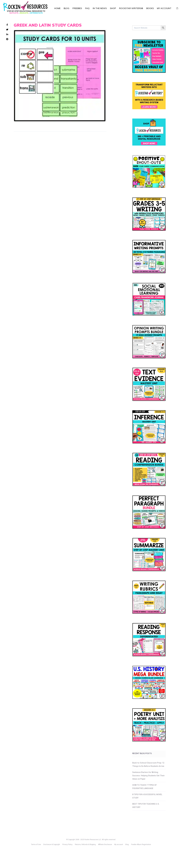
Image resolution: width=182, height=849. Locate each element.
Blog (66, 8)
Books (150, 8)
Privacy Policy (67, 844)
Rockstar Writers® (131, 8)
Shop (113, 8)
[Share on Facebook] (7, 25)
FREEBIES (77, 8)
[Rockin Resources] (25, 8)
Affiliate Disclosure (105, 844)
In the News (100, 8)
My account (164, 8)
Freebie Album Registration (141, 844)
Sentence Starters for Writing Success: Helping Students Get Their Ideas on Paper (148, 775)
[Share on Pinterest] (7, 39)
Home (57, 8)
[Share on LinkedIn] (7, 34)
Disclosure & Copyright (51, 844)
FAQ (87, 8)
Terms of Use (36, 844)
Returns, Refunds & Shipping (85, 844)
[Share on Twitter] (7, 30)
